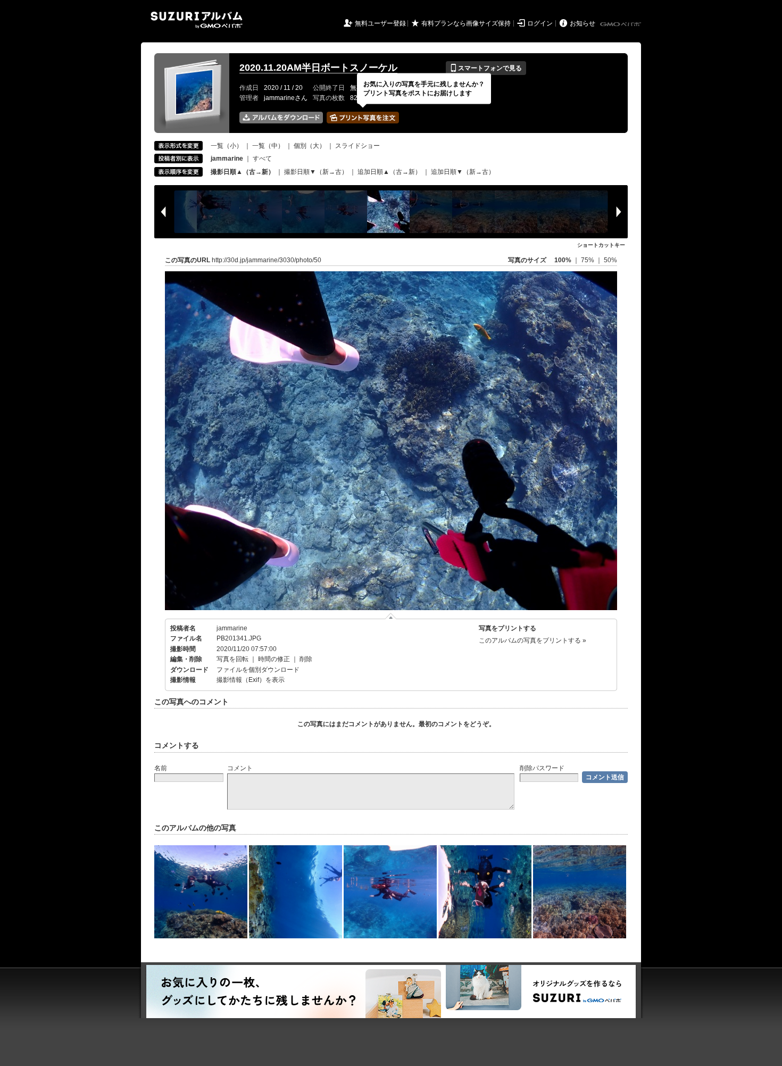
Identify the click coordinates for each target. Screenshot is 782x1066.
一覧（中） (268, 145)
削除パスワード (542, 768)
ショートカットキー (601, 245)
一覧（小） (227, 145)
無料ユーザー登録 (380, 23)
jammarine (232, 628)
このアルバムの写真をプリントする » (532, 640)
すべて (262, 158)
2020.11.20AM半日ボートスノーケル (318, 67)
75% (588, 260)
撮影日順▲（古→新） (242, 172)
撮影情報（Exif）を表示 (251, 680)
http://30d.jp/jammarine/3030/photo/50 (266, 260)
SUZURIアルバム (196, 20)
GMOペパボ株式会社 (621, 24)
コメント (240, 768)
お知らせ (582, 23)
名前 (160, 768)
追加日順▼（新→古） (463, 172)
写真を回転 (232, 659)
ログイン (540, 23)
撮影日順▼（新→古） (316, 172)
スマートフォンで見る (486, 68)
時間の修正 (274, 659)
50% (610, 260)
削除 (306, 659)
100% (563, 260)
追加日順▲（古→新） (389, 172)
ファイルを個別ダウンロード (258, 669)
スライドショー (357, 145)
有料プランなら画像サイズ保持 (466, 23)
